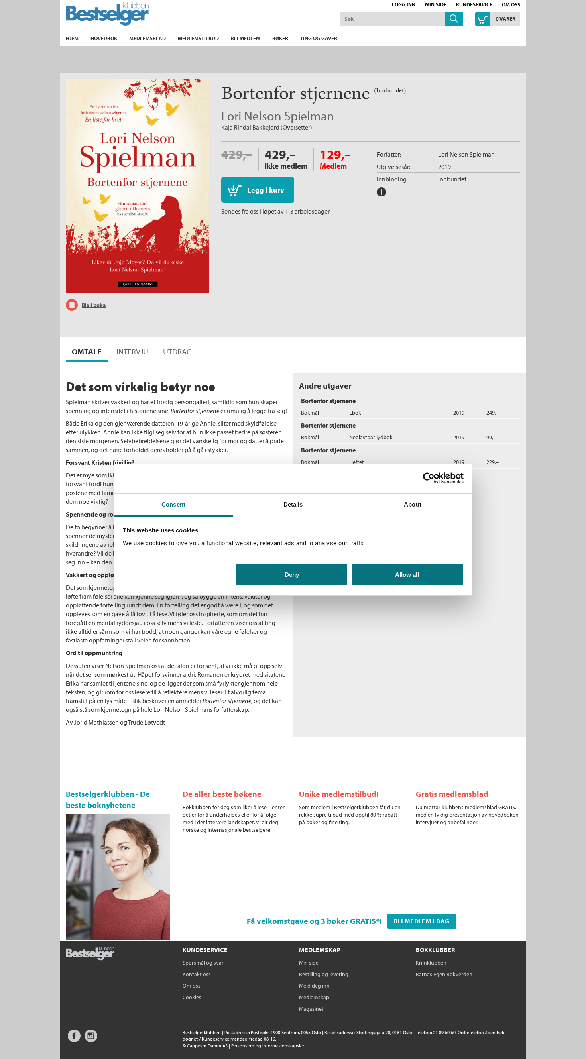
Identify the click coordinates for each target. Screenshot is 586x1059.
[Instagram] (91, 1040)
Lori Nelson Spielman (277, 116)
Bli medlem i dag (422, 921)
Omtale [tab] (87, 351)
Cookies (192, 997)
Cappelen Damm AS (207, 1046)
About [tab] (412, 504)
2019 (444, 167)
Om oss (511, 4)
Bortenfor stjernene (328, 401)
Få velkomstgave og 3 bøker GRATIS (311, 921)
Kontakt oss (197, 974)
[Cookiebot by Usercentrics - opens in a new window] (429, 478)
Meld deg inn (314, 985)
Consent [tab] (173, 504)
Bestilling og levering (323, 974)
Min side (435, 4)
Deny (292, 574)
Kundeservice (474, 4)
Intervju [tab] (132, 351)
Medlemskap (314, 997)
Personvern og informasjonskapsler (267, 1046)
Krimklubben (431, 962)
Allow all (407, 574)
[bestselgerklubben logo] (90, 954)
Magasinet (311, 1008)
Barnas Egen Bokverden (444, 974)
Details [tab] (293, 504)
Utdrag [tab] (177, 351)
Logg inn (403, 4)
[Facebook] (74, 1040)
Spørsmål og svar (203, 962)
